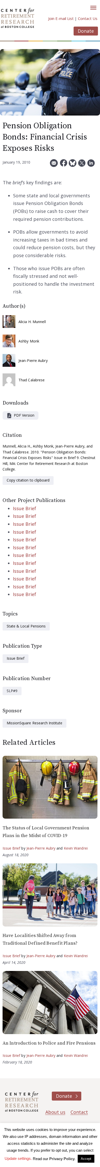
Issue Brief (24, 508)
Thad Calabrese (31, 379)
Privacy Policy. (62, 1159)
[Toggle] (93, 7)
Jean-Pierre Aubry (33, 360)
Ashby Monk (28, 341)
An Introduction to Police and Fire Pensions (49, 1043)
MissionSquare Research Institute (34, 722)
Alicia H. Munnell (32, 321)
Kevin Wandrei (76, 848)
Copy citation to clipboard (28, 480)
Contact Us (87, 18)
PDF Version (24, 415)
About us (55, 1112)
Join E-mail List (61, 18)
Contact (79, 1112)
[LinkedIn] (91, 165)
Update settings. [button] (18, 1158)
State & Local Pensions (26, 626)
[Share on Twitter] (82, 165)
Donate (86, 31)
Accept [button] (86, 1159)
